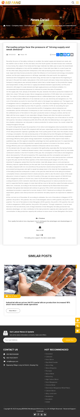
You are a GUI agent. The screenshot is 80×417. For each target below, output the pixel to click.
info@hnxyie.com (12, 361)
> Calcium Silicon (50, 390)
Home (8, 25)
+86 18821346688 (12, 354)
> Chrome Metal (49, 385)
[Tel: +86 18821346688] (77, 325)
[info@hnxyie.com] (77, 330)
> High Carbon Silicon (51, 379)
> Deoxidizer (48, 354)
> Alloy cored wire (50, 393)
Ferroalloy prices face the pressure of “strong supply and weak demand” (50, 25)
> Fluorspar (48, 371)
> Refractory (48, 376)
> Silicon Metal (49, 373)
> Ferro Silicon (49, 359)
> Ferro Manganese (50, 382)
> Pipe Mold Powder (51, 362)
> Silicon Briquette (50, 368)
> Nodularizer (48, 396)
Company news (17, 25)
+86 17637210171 (12, 358)
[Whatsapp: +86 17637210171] (77, 320)
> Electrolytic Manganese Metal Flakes (57, 388)
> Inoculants (48, 399)
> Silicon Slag (48, 365)
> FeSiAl (47, 402)
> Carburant (48, 356)
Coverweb (40, 411)
